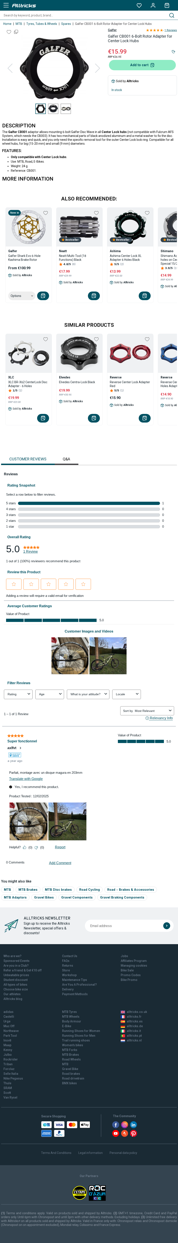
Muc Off (9, 1026)
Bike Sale (127, 970)
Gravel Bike (70, 1069)
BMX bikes (69, 1083)
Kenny (7, 1050)
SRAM (7, 1088)
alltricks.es (135, 1021)
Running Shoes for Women (81, 1031)
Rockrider (10, 1059)
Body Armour (71, 1021)
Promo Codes (131, 975)
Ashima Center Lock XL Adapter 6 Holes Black (126, 257)
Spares (66, 24)
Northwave (11, 1031)
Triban (8, 1064)
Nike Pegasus (13, 1078)
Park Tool (10, 1035)
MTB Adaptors (15, 897)
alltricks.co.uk (137, 1012)
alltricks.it (134, 1031)
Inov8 (7, 1040)
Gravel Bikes (44, 897)
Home (7, 24)
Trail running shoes (76, 1040)
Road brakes (71, 1073)
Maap (7, 1045)
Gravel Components (77, 897)
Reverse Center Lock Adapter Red (130, 384)
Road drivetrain (73, 1078)
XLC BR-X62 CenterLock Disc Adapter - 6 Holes (27, 384)
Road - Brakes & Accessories (130, 889)
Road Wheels (71, 1059)
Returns (67, 965)
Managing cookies (134, 965)
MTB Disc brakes (58, 889)
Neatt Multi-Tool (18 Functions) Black (72, 257)
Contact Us (69, 956)
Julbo (7, 1054)
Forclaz (9, 1069)
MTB (19, 24)
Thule (7, 1083)
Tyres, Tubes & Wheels (41, 24)
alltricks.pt (134, 1035)
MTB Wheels (70, 1016)
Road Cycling (89, 889)
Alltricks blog (12, 999)
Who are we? (12, 956)
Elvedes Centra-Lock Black (77, 382)
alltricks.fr (134, 1016)
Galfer (112, 30)
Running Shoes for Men (78, 1035)
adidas (8, 1012)
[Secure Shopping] (65, 1129)
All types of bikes (15, 984)
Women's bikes (72, 1045)
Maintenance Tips (74, 980)
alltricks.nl (134, 1040)
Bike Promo (129, 980)
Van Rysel (10, 1097)
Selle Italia (10, 1073)
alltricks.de (135, 1026)
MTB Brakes (28, 889)
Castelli (8, 1016)
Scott (7, 1092)
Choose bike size (15, 989)
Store (66, 970)
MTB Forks (69, 1050)
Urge (6, 1021)
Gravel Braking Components (122, 897)
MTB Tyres (69, 1012)
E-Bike (66, 1026)
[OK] (166, 925)
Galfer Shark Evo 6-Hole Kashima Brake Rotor (24, 257)
